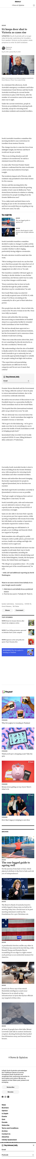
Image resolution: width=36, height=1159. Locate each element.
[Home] (18, 1)
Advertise (5, 1137)
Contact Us (6, 1134)
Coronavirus (19, 604)
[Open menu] (34, 5)
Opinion (5, 1111)
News (4, 1105)
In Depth (5, 1113)
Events (4, 1116)
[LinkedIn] (8, 1097)
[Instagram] (5, 1097)
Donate (10, 1092)
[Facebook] (2, 1097)
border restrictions (8, 604)
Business (5, 1108)
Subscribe (10, 1087)
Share (7, 610)
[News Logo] (18, 5)
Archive (5, 1131)
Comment (19, 610)
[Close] (33, 1145)
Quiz (3, 1119)
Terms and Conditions (10, 1128)
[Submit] (28, 380)
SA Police (16, 606)
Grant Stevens (6, 606)
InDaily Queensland (9, 1140)
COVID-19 (28, 604)
